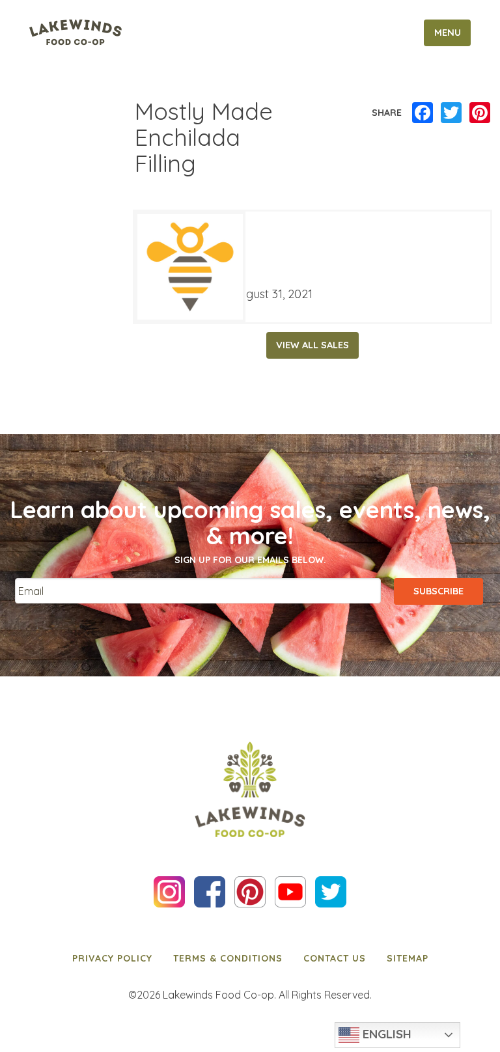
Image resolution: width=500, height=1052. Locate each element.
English (385, 1034)
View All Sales (312, 345)
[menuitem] (112, 958)
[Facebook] (422, 113)
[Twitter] (451, 113)
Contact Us (334, 958)
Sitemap (407, 958)
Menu (447, 32)
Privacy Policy (112, 958)
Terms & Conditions (228, 958)
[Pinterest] (479, 113)
